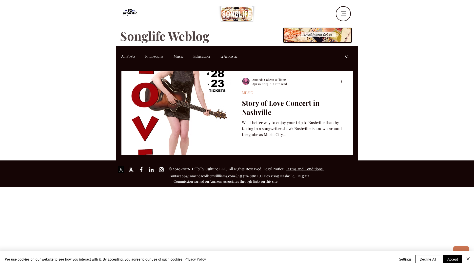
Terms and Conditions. (305, 168)
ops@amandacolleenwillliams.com (208, 176)
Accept (452, 259)
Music (178, 56)
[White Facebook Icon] (141, 169)
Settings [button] (405, 259)
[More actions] (343, 82)
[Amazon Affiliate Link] (131, 169)
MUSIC (247, 92)
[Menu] (343, 13)
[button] (347, 56)
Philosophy (154, 56)
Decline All (428, 259)
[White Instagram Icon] (161, 169)
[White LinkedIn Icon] (151, 169)
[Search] (353, 12)
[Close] (468, 259)
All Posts (128, 56)
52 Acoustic (228, 56)
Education (201, 56)
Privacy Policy (195, 259)
